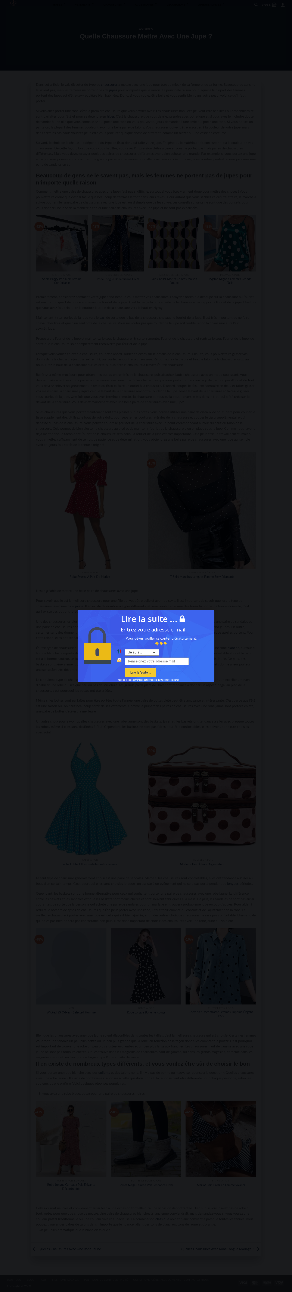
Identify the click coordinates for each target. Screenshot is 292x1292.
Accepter (120, 667)
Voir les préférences (171, 667)
